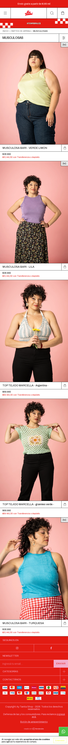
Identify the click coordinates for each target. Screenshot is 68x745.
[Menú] (5, 13)
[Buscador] (52, 13)
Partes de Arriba (21, 31)
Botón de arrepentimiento (34, 722)
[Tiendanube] (34, 729)
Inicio (6, 31)
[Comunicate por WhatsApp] (63, 731)
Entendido (60, 740)
